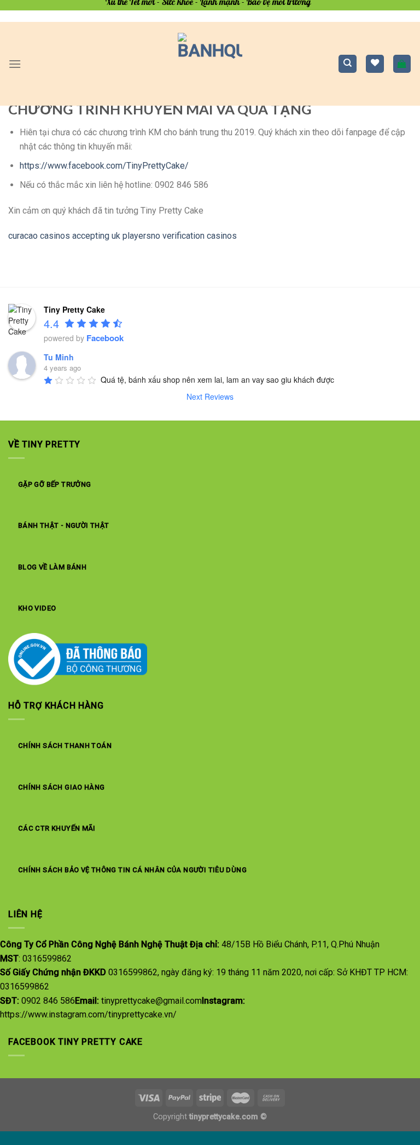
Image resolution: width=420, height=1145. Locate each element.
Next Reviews (210, 396)
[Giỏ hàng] (402, 64)
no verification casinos (194, 236)
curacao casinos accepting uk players (79, 236)
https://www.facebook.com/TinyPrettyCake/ (104, 165)
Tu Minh (59, 357)
